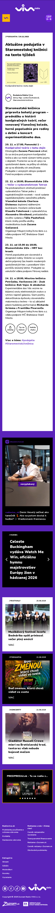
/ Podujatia (11, 36)
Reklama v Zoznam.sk (37, 842)
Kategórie (7, 858)
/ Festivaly (14, 601)
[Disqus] (27, 387)
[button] (20, 798)
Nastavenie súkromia (11, 840)
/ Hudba (13, 535)
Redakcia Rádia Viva (23, 95)
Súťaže (5, 866)
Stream (5, 862)
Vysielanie (6, 877)
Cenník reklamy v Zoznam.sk (40, 846)
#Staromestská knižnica (19, 343)
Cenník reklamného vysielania (36, 833)
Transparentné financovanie (40, 838)
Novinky (5, 873)
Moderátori (7, 869)
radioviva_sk (12, 512)
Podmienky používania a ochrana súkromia (13, 831)
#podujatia (28, 340)
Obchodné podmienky (37, 850)
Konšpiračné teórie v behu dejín (25, 148)
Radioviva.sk (8, 826)
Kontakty (6, 836)
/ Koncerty (15, 710)
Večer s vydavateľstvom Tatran (27, 184)
